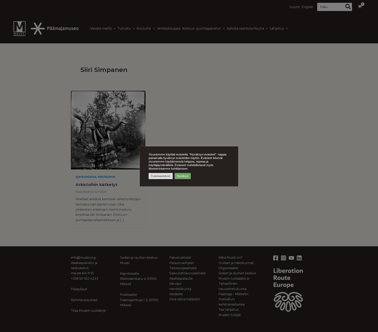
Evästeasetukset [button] (160, 176)
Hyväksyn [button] (182, 176)
